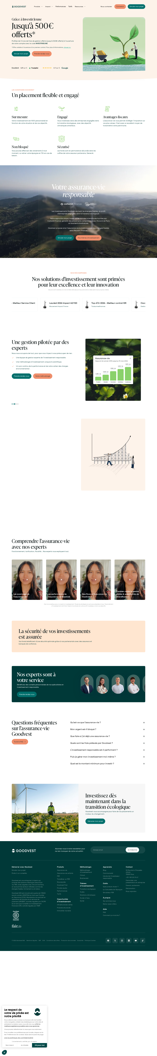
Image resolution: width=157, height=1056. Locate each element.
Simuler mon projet (19, 870)
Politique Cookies (90, 940)
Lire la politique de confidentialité (18, 1038)
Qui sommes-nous (109, 901)
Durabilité (80, 940)
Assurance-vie (62, 870)
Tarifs (70, 6)
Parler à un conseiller (19, 873)
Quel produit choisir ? (110, 886)
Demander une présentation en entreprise (135, 881)
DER (40, 940)
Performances (61, 6)
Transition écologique (87, 889)
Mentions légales (31, 940)
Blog (104, 870)
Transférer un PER (63, 879)
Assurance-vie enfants (65, 873)
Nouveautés (61, 882)
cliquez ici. (67, 47)
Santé (82, 901)
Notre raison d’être (109, 904)
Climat (82, 875)
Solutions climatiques (87, 895)
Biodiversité (84, 878)
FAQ (104, 912)
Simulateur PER (108, 892)
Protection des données (68, 940)
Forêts (82, 892)
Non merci (10, 1045)
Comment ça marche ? (111, 915)
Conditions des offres (53, 940)
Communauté (108, 873)
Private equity (62, 888)
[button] (4, 1052)
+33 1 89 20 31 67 (132, 877)
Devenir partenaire (132, 885)
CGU (43, 940)
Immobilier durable (64, 911)
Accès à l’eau (85, 898)
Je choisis (24, 1045)
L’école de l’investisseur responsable (111, 877)
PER (58, 876)
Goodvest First (62, 885)
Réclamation (130, 888)
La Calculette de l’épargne (112, 889)
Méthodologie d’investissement (86, 871)
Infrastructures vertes (64, 905)
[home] (19, 6)
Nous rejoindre (131, 891)
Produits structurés (63, 908)
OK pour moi (39, 1045)
